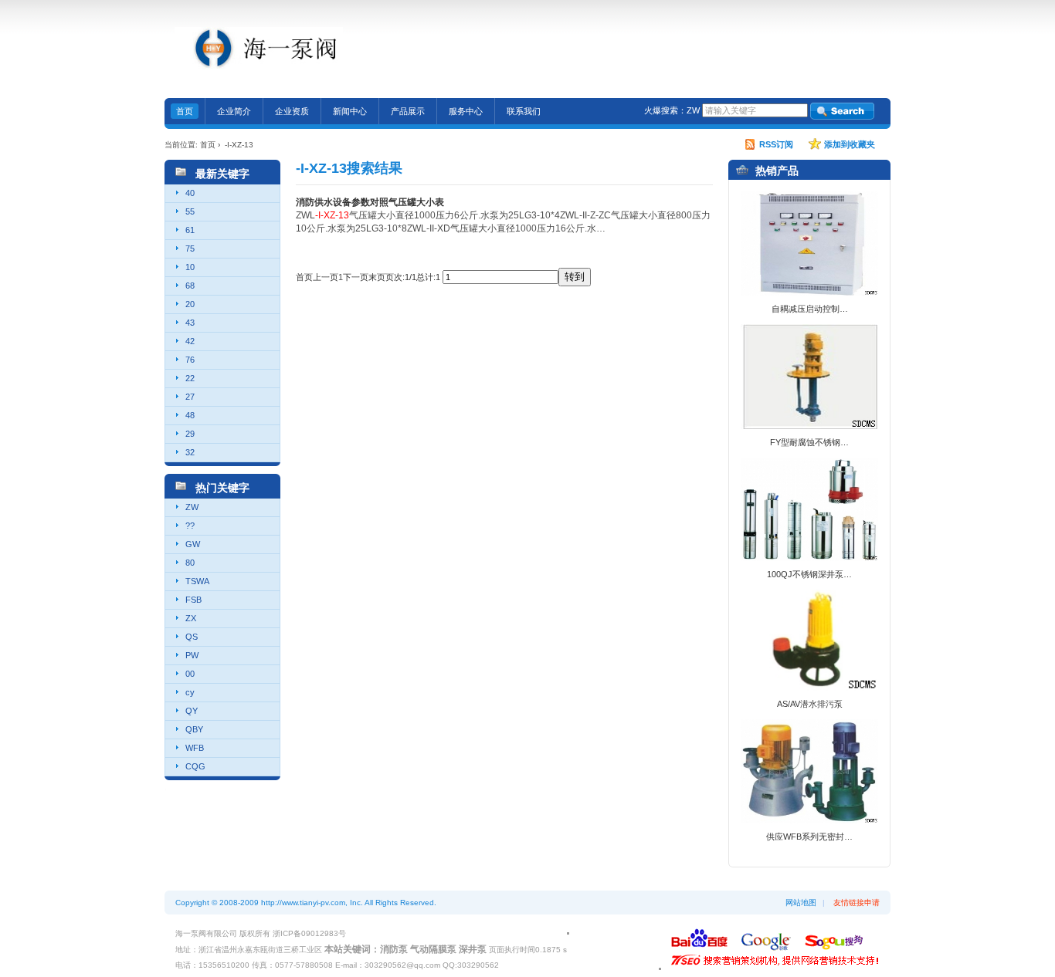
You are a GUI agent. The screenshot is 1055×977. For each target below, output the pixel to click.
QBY (194, 729)
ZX (190, 618)
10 (190, 267)
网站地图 (800, 902)
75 (190, 248)
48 (190, 415)
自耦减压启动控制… (810, 308)
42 (190, 341)
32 (190, 452)
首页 (207, 144)
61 (190, 230)
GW (192, 544)
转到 (575, 276)
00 (190, 673)
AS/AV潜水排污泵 (810, 703)
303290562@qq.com (798, 49)
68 (190, 285)
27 (190, 396)
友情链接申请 (856, 902)
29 (190, 433)
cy (190, 692)
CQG (195, 766)
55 (190, 211)
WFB (194, 747)
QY (191, 710)
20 (190, 304)
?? (190, 525)
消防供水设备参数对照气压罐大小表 (370, 202)
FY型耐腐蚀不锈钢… (809, 442)
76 (190, 359)
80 (190, 562)
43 (190, 322)
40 (190, 193)
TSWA (197, 581)
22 (190, 378)
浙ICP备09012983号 (309, 933)
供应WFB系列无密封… (809, 836)
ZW (693, 110)
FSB (193, 599)
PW (191, 655)
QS (191, 636)
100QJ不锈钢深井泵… (809, 574)
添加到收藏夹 (849, 144)
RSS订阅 (776, 144)
